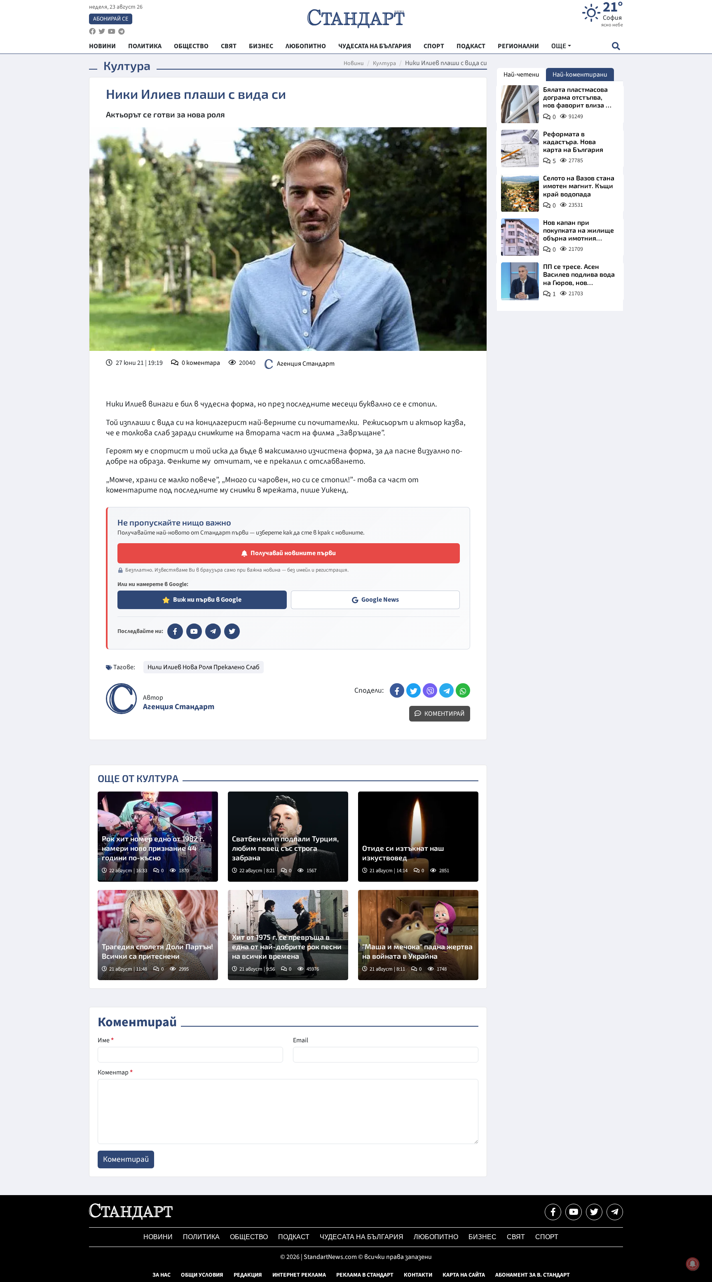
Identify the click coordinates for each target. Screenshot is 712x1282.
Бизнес (482, 1236)
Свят (516, 1236)
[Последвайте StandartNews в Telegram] (121, 31)
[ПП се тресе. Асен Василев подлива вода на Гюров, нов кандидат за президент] (520, 281)
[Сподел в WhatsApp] (463, 690)
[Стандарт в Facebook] (175, 631)
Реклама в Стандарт (364, 1275)
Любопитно (436, 1236)
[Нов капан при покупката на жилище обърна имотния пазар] (520, 237)
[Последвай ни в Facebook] (553, 1212)
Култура (384, 63)
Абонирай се (110, 19)
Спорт (546, 1236)
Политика (201, 1236)
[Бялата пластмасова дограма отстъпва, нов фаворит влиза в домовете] (520, 104)
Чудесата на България (361, 1236)
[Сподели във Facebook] (397, 690)
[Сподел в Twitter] (413, 690)
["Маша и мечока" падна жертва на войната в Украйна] (418, 935)
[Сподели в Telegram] (446, 690)
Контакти (418, 1275)
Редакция (248, 1275)
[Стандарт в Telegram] (213, 631)
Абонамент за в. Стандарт (532, 1275)
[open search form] (615, 46)
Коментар (115, 1072)
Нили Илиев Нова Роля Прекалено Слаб (204, 667)
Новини (354, 63)
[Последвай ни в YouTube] (573, 1212)
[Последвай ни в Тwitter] (594, 1212)
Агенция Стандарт (306, 363)
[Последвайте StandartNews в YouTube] (111, 31)
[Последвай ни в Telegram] (615, 1212)
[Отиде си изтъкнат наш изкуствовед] (418, 837)
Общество (249, 1236)
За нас (161, 1275)
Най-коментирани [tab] (580, 74)
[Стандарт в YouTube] (194, 631)
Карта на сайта (464, 1275)
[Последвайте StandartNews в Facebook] (92, 31)
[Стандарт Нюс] (131, 1217)
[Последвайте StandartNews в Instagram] (101, 31)
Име (106, 1040)
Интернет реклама (299, 1275)
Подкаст (293, 1236)
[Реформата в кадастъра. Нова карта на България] (520, 149)
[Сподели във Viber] (430, 690)
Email (300, 1040)
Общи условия (202, 1275)
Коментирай (444, 713)
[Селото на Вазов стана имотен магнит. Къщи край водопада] (520, 193)
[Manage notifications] (692, 1263)
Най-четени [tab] (521, 74)
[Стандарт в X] (232, 631)
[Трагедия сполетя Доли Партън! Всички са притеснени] (158, 935)
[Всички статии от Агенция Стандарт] (121, 698)
